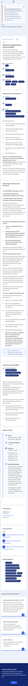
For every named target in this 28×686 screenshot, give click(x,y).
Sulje (14, 682)
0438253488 (6, 513)
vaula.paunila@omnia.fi (8, 515)
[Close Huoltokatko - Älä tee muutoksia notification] (23, 6)
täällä (3, 676)
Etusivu (3, 24)
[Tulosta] (17, 39)
